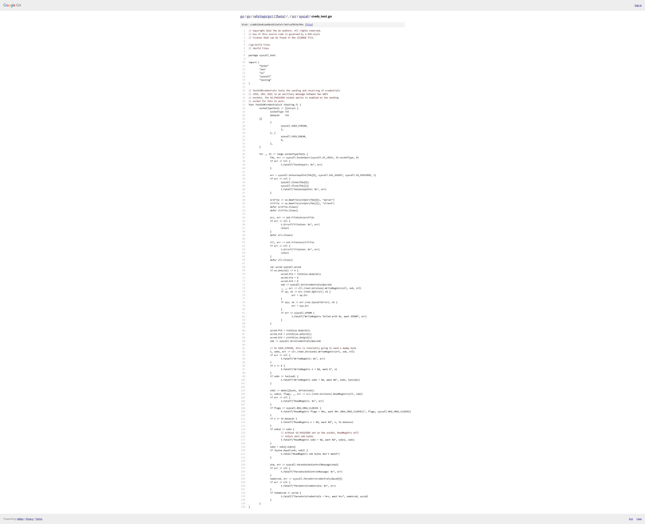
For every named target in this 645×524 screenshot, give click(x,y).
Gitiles (20, 518)
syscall (304, 16)
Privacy (29, 518)
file (309, 24)
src (294, 16)
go (242, 16)
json (639, 518)
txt (631, 518)
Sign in (638, 5)
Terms (38, 518)
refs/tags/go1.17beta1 (269, 16)
